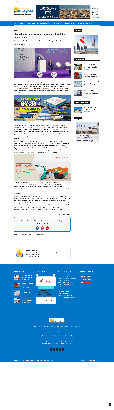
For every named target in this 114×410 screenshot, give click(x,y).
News (22, 23)
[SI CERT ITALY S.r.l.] (86, 54)
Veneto (16, 30)
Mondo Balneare (19, 44)
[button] (37, 275)
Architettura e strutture (64, 291)
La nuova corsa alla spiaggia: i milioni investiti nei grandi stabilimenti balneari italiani (92, 66)
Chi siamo (89, 23)
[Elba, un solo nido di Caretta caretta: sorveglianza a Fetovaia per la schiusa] (78, 84)
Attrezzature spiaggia (63, 276)
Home (16, 23)
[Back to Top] (110, 404)
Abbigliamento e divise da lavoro (66, 297)
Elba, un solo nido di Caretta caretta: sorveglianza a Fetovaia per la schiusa (91, 83)
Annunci (66, 23)
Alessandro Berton (23, 234)
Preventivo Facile (45, 23)
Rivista (73, 23)
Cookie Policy (84, 360)
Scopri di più (49, 300)
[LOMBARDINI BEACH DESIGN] (87, 141)
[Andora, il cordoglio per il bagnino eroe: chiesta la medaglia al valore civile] (78, 75)
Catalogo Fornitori (32, 23)
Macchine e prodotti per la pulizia (67, 278)
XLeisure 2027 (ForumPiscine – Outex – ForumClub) (46, 292)
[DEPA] (42, 121)
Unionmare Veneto (39, 234)
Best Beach (81, 23)
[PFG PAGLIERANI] (42, 180)
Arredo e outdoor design (64, 293)
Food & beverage (62, 287)
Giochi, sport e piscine (64, 280)
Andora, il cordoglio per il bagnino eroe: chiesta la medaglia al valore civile (91, 74)
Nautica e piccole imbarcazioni (66, 295)
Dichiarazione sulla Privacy (94, 360)
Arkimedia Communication (47, 360)
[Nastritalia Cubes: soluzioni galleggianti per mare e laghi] (78, 110)
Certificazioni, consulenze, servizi (66, 289)
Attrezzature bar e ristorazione (66, 284)
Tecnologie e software (63, 282)
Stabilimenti (57, 23)
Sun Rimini (31, 234)
